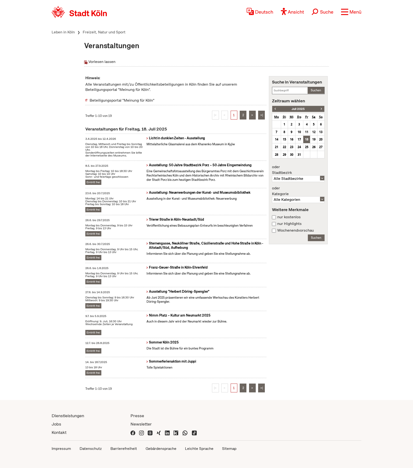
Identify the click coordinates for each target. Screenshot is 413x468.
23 (291, 147)
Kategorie (280, 191)
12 (313, 132)
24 (299, 147)
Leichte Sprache (199, 448)
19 (313, 139)
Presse (137, 415)
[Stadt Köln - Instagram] (141, 432)
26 (313, 147)
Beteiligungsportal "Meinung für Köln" (122, 100)
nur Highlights (289, 224)
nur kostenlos (289, 217)
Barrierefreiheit (123, 448)
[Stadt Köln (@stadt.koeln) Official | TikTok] (194, 432)
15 (284, 139)
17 (299, 139)
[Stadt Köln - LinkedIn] (167, 432)
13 (320, 132)
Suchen (316, 90)
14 (276, 139)
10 (299, 132)
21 (276, 147)
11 (306, 132)
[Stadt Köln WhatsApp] (185, 432)
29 (284, 154)
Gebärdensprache (161, 448)
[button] (351, 12)
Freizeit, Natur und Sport (104, 32)
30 (291, 154)
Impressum (61, 448)
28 (276, 154)
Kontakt (59, 432)
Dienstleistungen (68, 415)
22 (284, 147)
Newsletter (141, 424)
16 (291, 139)
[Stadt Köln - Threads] (150, 432)
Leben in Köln (63, 32)
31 (299, 154)
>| (261, 115)
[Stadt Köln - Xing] (158, 432)
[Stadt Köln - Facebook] (132, 432)
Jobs (56, 424)
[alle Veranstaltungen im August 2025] (321, 109)
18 (306, 139)
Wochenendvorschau (295, 230)
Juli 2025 (298, 109)
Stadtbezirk (282, 170)
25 (306, 147)
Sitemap (229, 448)
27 (320, 147)
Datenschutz (91, 448)
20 (320, 139)
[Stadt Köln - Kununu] (176, 432)
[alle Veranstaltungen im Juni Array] (275, 109)
